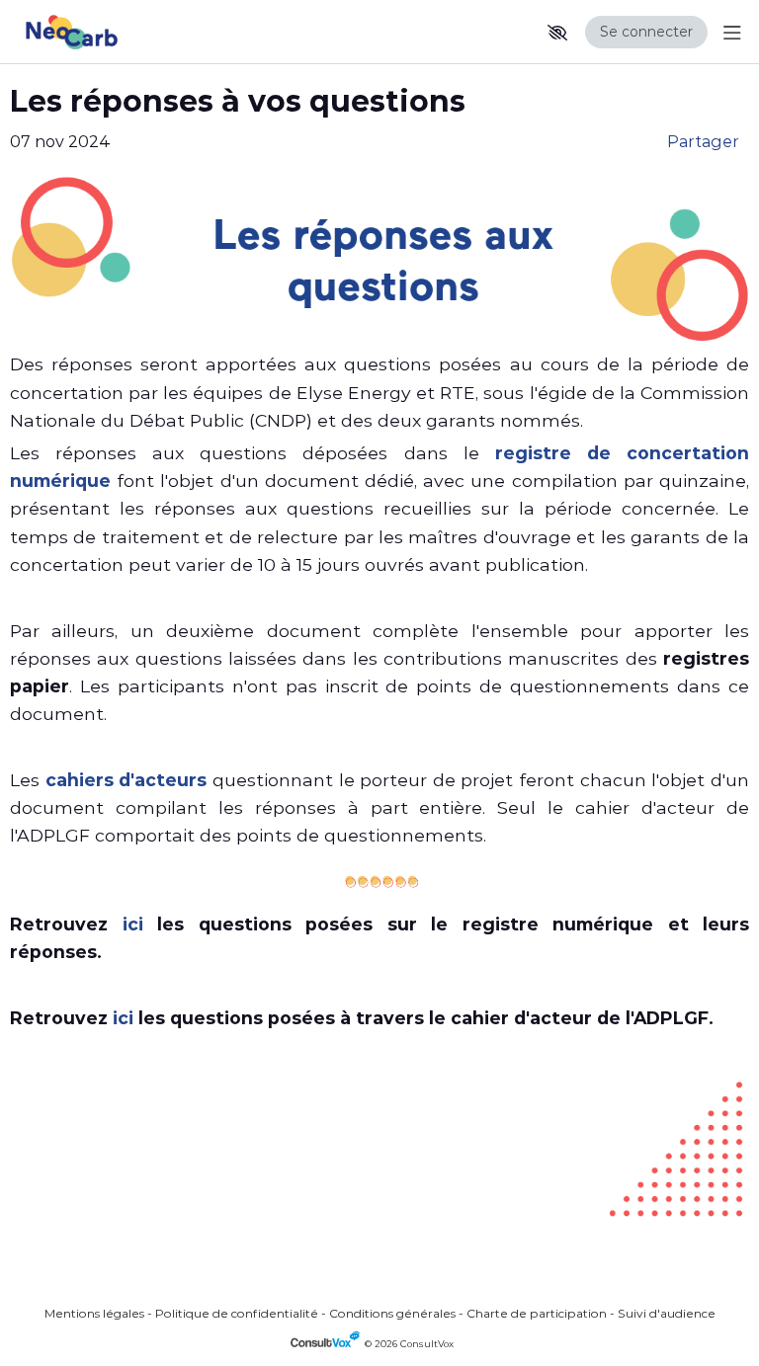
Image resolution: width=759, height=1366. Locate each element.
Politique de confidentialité (236, 1313)
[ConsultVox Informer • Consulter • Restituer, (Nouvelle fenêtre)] (328, 1343)
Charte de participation (536, 1313)
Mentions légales (94, 1313)
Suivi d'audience (667, 1313)
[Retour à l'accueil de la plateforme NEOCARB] (99, 32)
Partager (703, 141)
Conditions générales (392, 1313)
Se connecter (646, 31)
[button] (557, 32)
